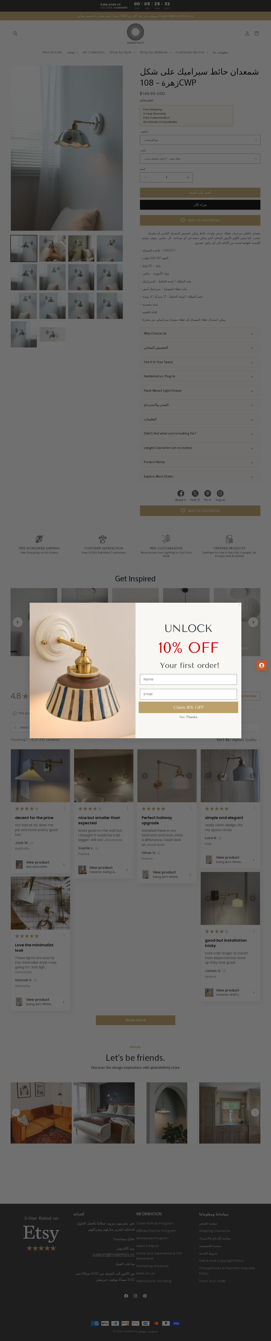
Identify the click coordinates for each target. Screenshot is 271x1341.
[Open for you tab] (262, 665)
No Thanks (189, 731)
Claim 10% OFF (188, 721)
